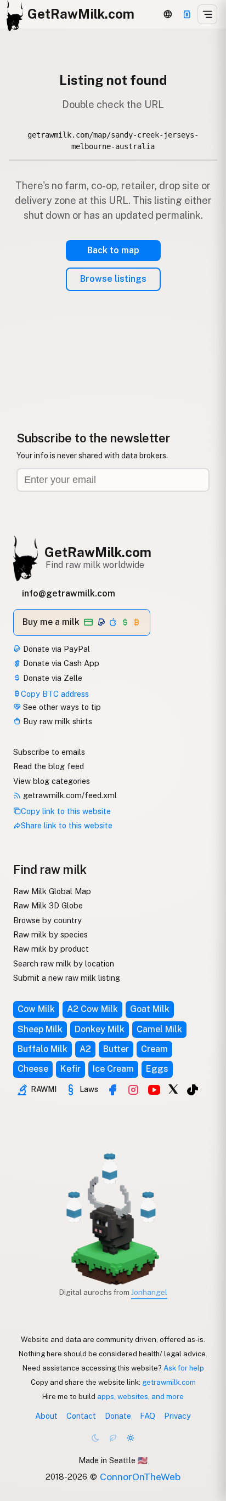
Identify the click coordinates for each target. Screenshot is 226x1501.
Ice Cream (113, 1069)
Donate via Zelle (51, 678)
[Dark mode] (95, 1438)
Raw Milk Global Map (52, 891)
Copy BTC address (55, 693)
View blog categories (51, 781)
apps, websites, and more (140, 1396)
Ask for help (183, 1367)
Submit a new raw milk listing (66, 977)
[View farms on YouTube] (154, 1090)
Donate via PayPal (55, 648)
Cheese (33, 1069)
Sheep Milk (40, 1029)
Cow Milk (36, 1009)
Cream (154, 1049)
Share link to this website (66, 825)
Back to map (113, 250)
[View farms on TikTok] (192, 1090)
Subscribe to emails (49, 752)
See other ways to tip (61, 707)
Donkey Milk (100, 1029)
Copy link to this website (66, 811)
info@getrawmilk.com (68, 593)
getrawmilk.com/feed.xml (69, 795)
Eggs (157, 1069)
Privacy (177, 1415)
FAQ (147, 1415)
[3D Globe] (168, 14)
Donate (118, 1415)
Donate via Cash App (60, 663)
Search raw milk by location (63, 963)
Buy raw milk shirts (56, 721)
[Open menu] (207, 14)
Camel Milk (159, 1029)
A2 (85, 1049)
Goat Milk (150, 1009)
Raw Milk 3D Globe (48, 905)
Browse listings (113, 279)
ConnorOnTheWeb (140, 1476)
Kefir (70, 1069)
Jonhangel (149, 1292)
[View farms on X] (173, 1088)
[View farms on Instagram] (133, 1090)
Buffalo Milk (42, 1049)
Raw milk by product (51, 948)
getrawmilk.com (169, 1382)
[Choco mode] (113, 1438)
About (46, 1415)
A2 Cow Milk (92, 1009)
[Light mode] (130, 1438)
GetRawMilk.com (97, 552)
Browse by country (47, 920)
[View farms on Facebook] (112, 1090)
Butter (116, 1049)
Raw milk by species (50, 934)
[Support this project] (187, 14)
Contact (81, 1415)
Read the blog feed (48, 766)
